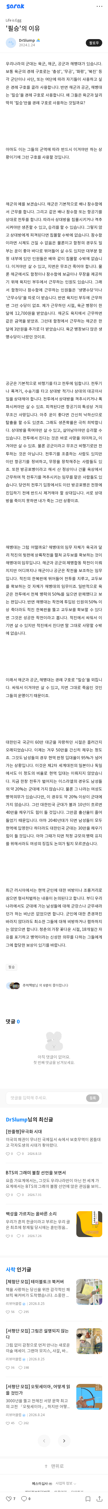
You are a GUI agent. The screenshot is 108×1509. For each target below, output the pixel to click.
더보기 (99, 6)
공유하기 (99, 1499)
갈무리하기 (88, 1499)
